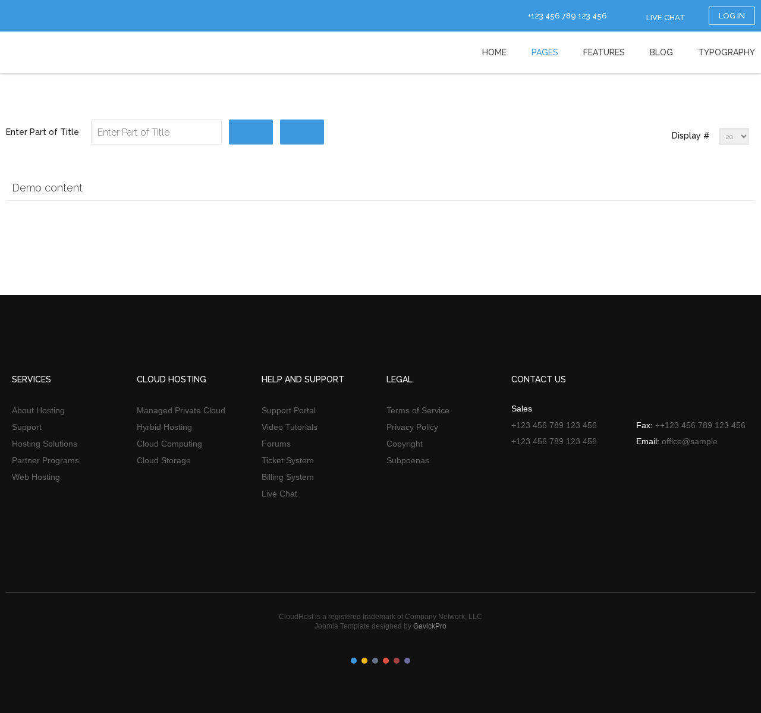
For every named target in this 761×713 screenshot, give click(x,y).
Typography (726, 52)
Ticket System (288, 460)
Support (27, 427)
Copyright (404, 443)
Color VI (407, 661)
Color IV (386, 661)
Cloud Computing (169, 443)
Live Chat (279, 493)
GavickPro (429, 626)
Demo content (47, 187)
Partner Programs (45, 460)
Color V (397, 661)
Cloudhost (48, 52)
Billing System (288, 477)
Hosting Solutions (44, 443)
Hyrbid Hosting (164, 427)
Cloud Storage (164, 460)
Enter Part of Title (43, 132)
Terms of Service (417, 410)
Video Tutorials (289, 427)
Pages (545, 52)
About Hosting (38, 410)
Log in (732, 15)
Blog (661, 52)
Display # (690, 135)
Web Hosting (36, 477)
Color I (354, 661)
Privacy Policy (412, 427)
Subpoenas (407, 460)
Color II (364, 661)
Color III (375, 661)
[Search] (251, 132)
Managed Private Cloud (181, 410)
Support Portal (289, 410)
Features (604, 52)
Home (494, 52)
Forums (276, 443)
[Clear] (302, 132)
